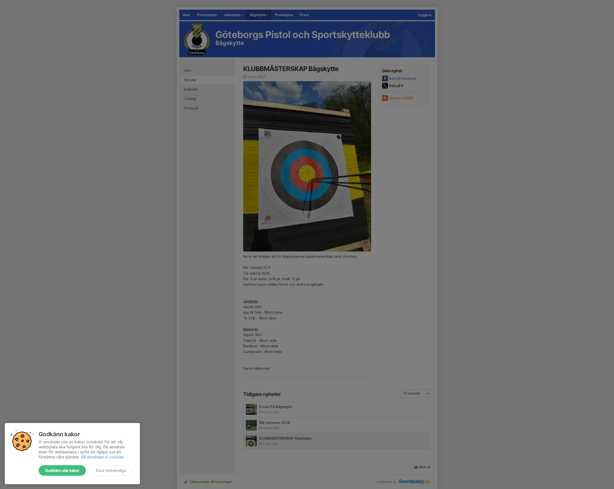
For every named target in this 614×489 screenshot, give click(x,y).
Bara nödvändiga (111, 470)
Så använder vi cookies (102, 457)
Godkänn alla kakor (62, 470)
